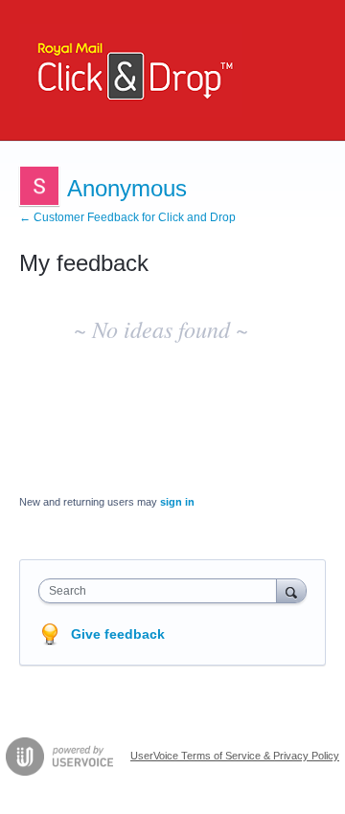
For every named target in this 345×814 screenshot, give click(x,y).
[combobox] (162, 591)
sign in (177, 502)
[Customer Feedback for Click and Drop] (130, 70)
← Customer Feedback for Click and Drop (127, 217)
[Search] (291, 590)
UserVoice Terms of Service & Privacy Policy (234, 755)
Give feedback (118, 634)
